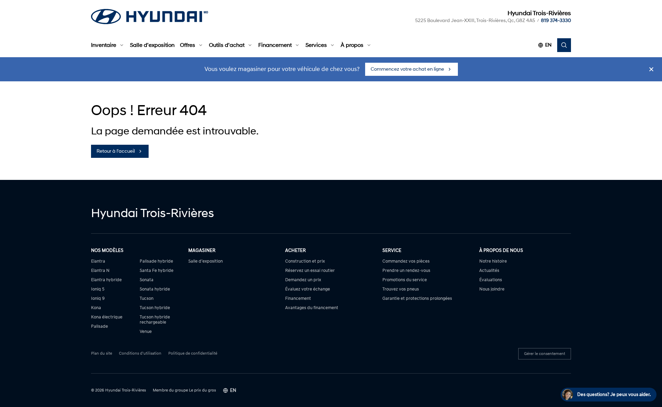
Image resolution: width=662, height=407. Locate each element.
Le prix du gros (202, 390)
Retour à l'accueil (116, 151)
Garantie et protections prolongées (417, 298)
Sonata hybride (155, 289)
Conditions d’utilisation (140, 353)
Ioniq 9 (98, 298)
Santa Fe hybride (156, 270)
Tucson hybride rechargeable (155, 320)
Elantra (98, 261)
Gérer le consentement (544, 353)
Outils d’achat (226, 45)
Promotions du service (404, 280)
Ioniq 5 (97, 289)
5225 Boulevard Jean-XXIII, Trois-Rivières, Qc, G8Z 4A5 (475, 20)
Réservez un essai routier (310, 270)
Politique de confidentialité (192, 353)
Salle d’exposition (152, 45)
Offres (187, 45)
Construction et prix (305, 261)
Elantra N (100, 270)
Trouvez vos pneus (400, 289)
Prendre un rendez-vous (406, 270)
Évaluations (490, 280)
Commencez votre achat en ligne (407, 69)
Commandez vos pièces (406, 261)
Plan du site (101, 353)
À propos (352, 45)
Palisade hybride (156, 261)
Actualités (489, 270)
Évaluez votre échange (307, 289)
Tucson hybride (155, 308)
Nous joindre (491, 289)
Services (316, 45)
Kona (96, 308)
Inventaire (103, 45)
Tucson (146, 298)
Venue (146, 331)
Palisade (99, 326)
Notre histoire (493, 261)
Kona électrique (106, 317)
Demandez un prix (303, 280)
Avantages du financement (311, 308)
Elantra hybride (106, 280)
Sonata (146, 280)
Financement (275, 45)
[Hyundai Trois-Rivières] (149, 16)
